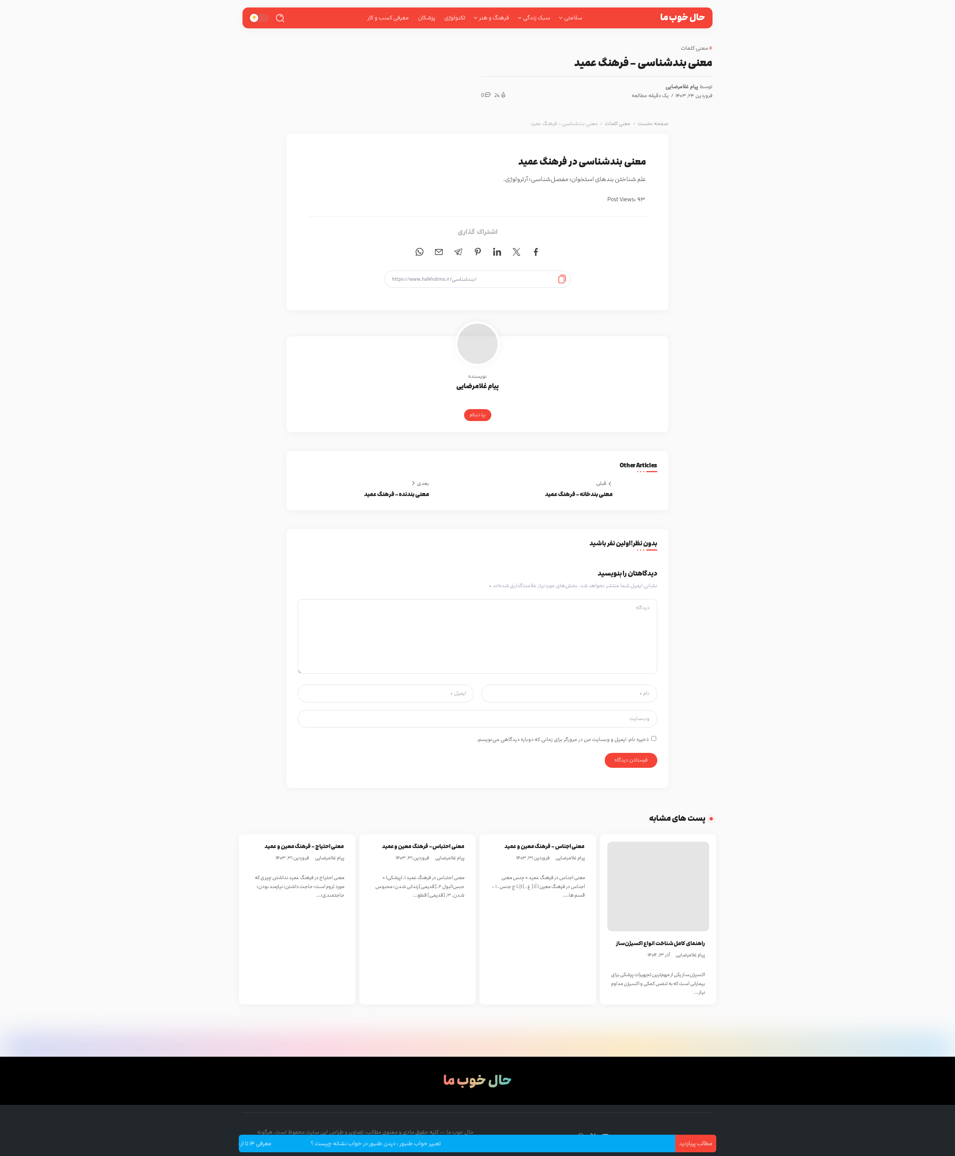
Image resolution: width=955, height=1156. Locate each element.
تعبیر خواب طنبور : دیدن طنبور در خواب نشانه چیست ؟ (407, 1143)
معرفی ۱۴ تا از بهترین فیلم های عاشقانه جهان (250, 1143)
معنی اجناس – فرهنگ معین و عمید (544, 846)
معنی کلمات (617, 123)
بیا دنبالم (478, 414)
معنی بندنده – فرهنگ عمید (396, 494)
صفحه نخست (653, 123)
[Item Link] (658, 886)
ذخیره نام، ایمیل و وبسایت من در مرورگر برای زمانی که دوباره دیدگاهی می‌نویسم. (563, 739)
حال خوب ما (682, 17)
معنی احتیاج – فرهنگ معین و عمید (304, 846)
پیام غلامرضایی (682, 86)
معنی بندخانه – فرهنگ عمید (579, 494)
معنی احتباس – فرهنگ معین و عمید (423, 846)
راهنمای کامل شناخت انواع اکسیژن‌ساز (660, 943)
